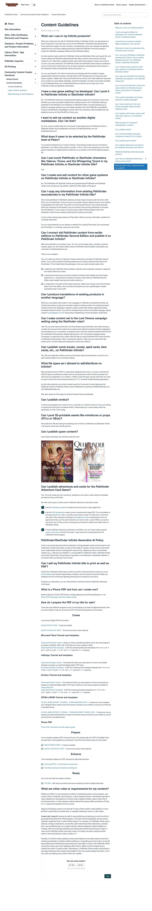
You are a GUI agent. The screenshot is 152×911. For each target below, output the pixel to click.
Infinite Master (46, 574)
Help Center (25, 5)
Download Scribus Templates (52, 690)
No (81, 865)
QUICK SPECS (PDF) (49, 625)
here (59, 515)
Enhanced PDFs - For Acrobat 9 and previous (61, 764)
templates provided (59, 507)
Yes (73, 865)
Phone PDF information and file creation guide (58, 727)
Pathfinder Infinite (11, 14)
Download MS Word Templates (52, 647)
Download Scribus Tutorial (51, 682)
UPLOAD (47, 783)
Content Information (58, 14)
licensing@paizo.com (55, 313)
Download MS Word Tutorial (51, 642)
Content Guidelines (15, 86)
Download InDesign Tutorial (51, 662)
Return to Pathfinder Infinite (105, 5)
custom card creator (52, 532)
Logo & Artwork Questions (17, 90)
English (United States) (137, 5)
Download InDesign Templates (52, 667)
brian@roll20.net (81, 517)
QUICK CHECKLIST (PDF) (51, 630)
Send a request (121, 5)
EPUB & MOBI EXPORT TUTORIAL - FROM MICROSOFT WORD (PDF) (68, 712)
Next (107, 876)
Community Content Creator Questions (34, 14)
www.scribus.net (47, 687)
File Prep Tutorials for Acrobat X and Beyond (60, 768)
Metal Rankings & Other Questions (20, 94)
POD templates (57, 512)
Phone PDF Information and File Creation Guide (58, 597)
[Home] (12, 5)
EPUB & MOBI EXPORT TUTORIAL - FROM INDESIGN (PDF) (64, 702)
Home (11, 23)
